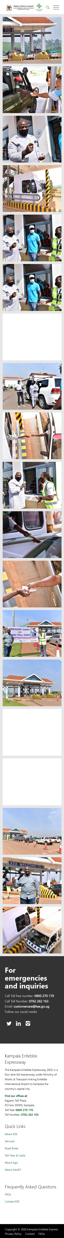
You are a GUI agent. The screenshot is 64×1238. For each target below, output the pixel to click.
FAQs (8, 1194)
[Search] (45, 7)
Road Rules (11, 1148)
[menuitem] (45, 7)
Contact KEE (12, 1201)
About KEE (11, 1134)
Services (10, 1141)
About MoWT (13, 1169)
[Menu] (54, 7)
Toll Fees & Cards (15, 1155)
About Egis (11, 1162)
